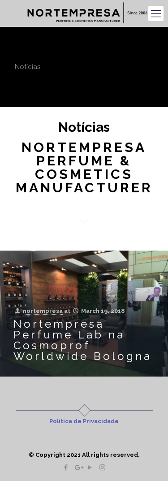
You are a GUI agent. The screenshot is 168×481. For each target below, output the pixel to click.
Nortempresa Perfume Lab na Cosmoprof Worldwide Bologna (82, 340)
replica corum (84, 205)
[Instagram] (102, 468)
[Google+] (78, 468)
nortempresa (43, 311)
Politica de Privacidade (84, 421)
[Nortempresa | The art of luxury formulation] (87, 13)
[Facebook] (66, 468)
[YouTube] (90, 468)
